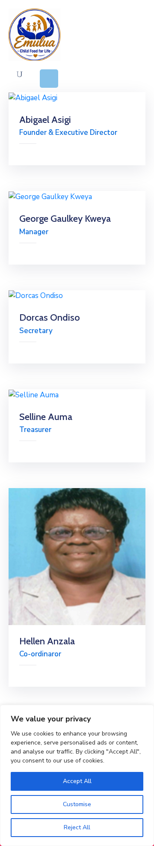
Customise (77, 804)
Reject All (77, 827)
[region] (77, 775)
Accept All (77, 781)
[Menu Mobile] (49, 78)
